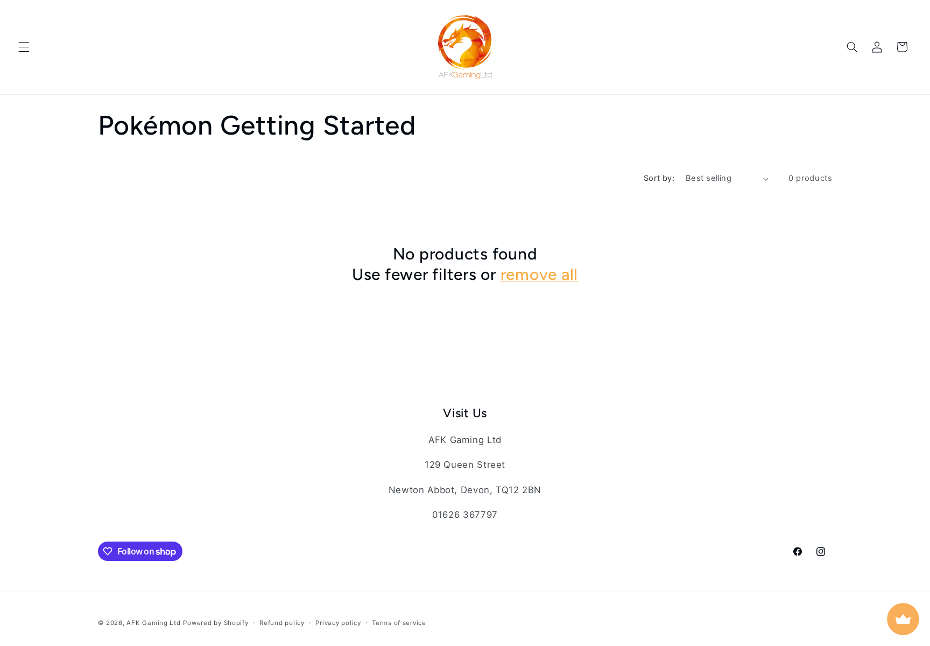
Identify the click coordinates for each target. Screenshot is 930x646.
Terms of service (399, 623)
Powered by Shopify (215, 623)
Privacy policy (338, 623)
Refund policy (282, 623)
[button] (23, 46)
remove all (540, 274)
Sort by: (659, 178)
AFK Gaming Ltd (153, 623)
